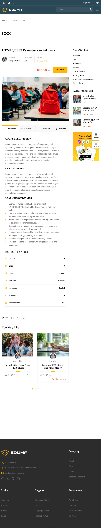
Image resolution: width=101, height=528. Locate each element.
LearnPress (74, 505)
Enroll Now (17, 345)
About (71, 461)
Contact (72, 471)
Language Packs (42, 510)
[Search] (90, 9)
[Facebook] (12, 318)
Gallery (4, 510)
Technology (78, 83)
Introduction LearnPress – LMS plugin (18, 366)
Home (4, 20)
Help (37, 505)
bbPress (72, 516)
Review (39, 57)
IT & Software (79, 71)
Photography (78, 75)
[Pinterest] (24, 318)
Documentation (42, 500)
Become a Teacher (77, 477)
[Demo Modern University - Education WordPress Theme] (12, 10)
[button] (32, 389)
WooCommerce (75, 510)
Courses (14, 20)
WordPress (73, 500)
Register (86, 3)
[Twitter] (18, 318)
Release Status (41, 516)
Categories (28, 57)
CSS (23, 20)
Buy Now (60, 70)
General (76, 67)
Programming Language (83, 79)
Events (4, 505)
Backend (76, 55)
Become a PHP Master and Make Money (53, 366)
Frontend (76, 63)
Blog (71, 466)
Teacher (12, 57)
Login (97, 3)
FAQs (3, 516)
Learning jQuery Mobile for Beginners (91, 122)
